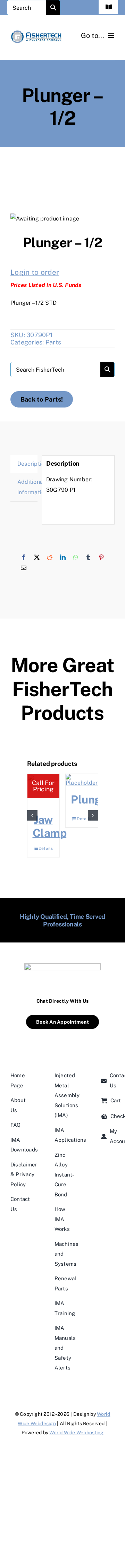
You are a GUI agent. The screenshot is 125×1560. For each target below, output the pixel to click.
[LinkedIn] (63, 557)
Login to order (34, 272)
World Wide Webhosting (76, 1432)
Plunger (91, 799)
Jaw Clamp (50, 826)
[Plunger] (82, 780)
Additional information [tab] (27, 487)
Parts (53, 342)
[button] (32, 815)
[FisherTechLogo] (36, 32)
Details (46, 848)
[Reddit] (49, 557)
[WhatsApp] (76, 557)
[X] (37, 557)
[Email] (23, 568)
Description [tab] (27, 463)
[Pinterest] (101, 557)
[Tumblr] (88, 557)
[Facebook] (23, 557)
